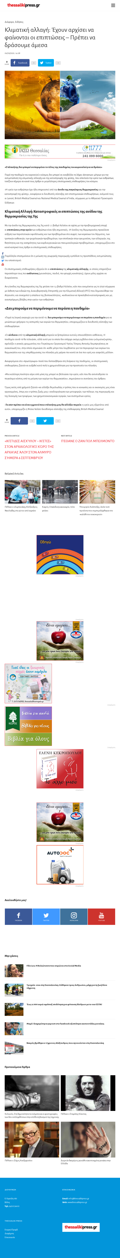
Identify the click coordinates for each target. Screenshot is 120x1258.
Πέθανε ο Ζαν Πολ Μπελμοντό (87, 441)
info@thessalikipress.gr (79, 1199)
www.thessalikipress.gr (77, 1202)
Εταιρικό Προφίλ (11, 1230)
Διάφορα (9, 22)
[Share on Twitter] (45, 421)
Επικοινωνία (10, 1237)
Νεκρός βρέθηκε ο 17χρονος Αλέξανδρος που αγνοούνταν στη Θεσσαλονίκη (65, 1043)
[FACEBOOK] (2, 253)
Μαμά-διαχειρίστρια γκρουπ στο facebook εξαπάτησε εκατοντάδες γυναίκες (65, 1024)
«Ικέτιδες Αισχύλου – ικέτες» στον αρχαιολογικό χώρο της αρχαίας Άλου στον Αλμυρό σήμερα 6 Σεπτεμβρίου (29, 449)
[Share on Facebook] (19, 421)
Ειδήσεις (19, 22)
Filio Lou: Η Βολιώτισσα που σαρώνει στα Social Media (54, 966)
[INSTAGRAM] (2, 257)
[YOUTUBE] (2, 264)
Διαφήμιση (9, 1233)
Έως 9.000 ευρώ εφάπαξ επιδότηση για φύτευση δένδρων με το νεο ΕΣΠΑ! (64, 1004)
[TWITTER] (2, 260)
